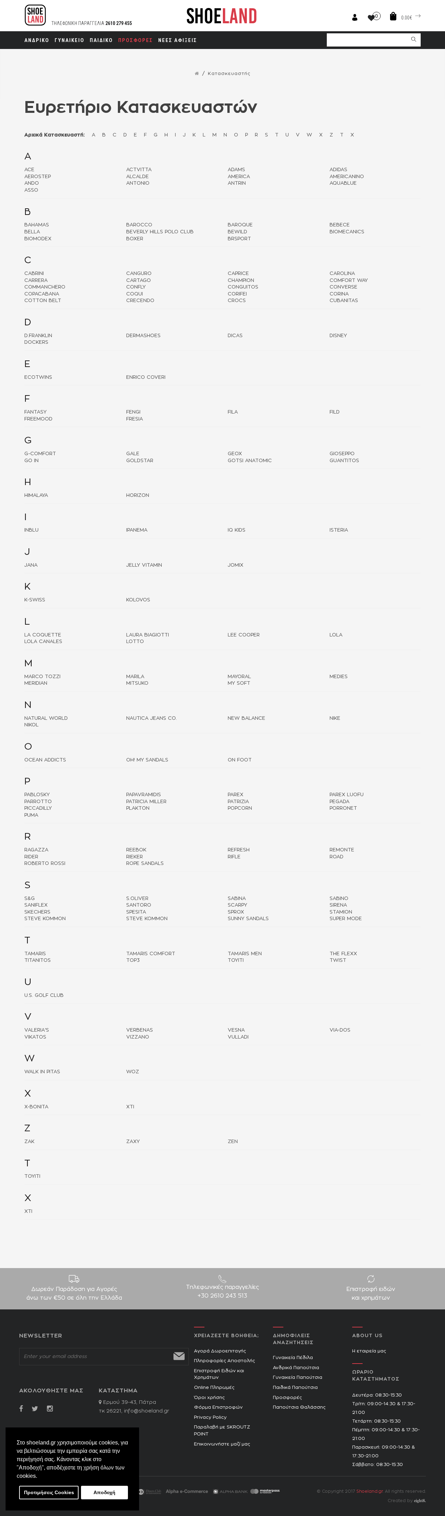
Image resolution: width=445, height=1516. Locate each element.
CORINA (339, 294)
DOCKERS (36, 342)
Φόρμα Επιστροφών (218, 1407)
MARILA (135, 676)
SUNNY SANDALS (248, 918)
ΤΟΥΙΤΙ (32, 1176)
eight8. (420, 1500)
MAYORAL (239, 676)
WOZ (132, 1071)
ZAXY (133, 1141)
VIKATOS (35, 1037)
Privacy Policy (210, 1417)
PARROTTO (38, 801)
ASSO (31, 190)
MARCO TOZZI (42, 676)
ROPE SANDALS (145, 863)
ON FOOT (240, 760)
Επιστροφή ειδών (370, 1293)
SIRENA (338, 905)
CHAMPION (241, 280)
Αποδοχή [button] (104, 1492)
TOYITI (236, 960)
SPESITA (136, 912)
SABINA (237, 898)
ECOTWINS (38, 377)
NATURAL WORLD (46, 718)
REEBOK (136, 850)
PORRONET (343, 808)
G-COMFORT (40, 453)
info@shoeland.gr (146, 1411)
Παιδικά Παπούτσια (295, 1387)
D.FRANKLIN (38, 335)
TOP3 (133, 960)
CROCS (237, 300)
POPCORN (240, 808)
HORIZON (137, 495)
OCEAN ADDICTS (45, 760)
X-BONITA (36, 1107)
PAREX (235, 794)
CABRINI (34, 273)
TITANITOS (37, 960)
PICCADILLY (38, 808)
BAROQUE (240, 225)
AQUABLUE (343, 183)
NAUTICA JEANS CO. (151, 718)
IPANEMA (136, 530)
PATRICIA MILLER (146, 801)
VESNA (236, 1030)
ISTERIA (339, 530)
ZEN (233, 1141)
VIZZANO (137, 1037)
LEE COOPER (244, 635)
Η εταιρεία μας (369, 1351)
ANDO (31, 183)
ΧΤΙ (28, 1211)
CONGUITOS (243, 287)
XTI (130, 1107)
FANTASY (35, 412)
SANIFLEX (36, 905)
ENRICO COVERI (145, 377)
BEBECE (340, 225)
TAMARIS (35, 953)
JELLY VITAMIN (144, 565)
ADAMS (236, 169)
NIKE (335, 718)
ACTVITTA (139, 169)
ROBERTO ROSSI (44, 863)
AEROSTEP (37, 176)
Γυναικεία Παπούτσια (297, 1377)
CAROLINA (342, 273)
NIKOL (31, 725)
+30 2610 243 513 (222, 1296)
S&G (29, 898)
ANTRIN (237, 183)
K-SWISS (34, 600)
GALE (132, 453)
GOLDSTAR (139, 460)
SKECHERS (37, 912)
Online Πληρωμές (214, 1387)
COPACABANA (41, 294)
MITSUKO (137, 683)
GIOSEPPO (342, 453)
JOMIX (235, 565)
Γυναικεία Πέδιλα (293, 1358)
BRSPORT (239, 238)
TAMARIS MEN (245, 953)
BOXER (134, 238)
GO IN (31, 460)
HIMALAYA (36, 495)
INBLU (31, 530)
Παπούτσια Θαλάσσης (299, 1407)
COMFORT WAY (349, 280)
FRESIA (134, 419)
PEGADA (339, 801)
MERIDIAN (35, 683)
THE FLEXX (343, 953)
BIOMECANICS (347, 232)
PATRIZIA (238, 801)
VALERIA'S (36, 1030)
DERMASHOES (143, 335)
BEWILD (237, 232)
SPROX (236, 912)
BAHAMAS (36, 225)
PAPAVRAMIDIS (143, 794)
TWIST (338, 960)
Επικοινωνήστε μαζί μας (222, 1444)
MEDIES (339, 676)
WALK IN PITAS (42, 1071)
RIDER (31, 857)
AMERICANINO (347, 176)
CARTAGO (138, 280)
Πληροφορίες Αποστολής (224, 1361)
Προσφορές (287, 1398)
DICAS (235, 335)
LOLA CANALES (43, 641)
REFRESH (239, 850)
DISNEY (338, 335)
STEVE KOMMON (45, 918)
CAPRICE (238, 273)
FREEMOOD (38, 419)
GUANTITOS (344, 460)
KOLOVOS (138, 600)
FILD (335, 412)
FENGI (133, 412)
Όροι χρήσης (209, 1398)
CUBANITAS (344, 300)
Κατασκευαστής (229, 74)
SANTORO (138, 905)
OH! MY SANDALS (147, 760)
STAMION (341, 912)
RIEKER (134, 857)
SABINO (339, 898)
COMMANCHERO (44, 287)
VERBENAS (139, 1030)
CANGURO (139, 273)
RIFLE (234, 857)
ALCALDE (137, 176)
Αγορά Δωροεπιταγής (220, 1351)
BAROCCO (139, 225)
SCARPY (237, 905)
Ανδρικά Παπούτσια (296, 1368)
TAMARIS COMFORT (150, 953)
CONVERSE (343, 287)
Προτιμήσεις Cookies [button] (49, 1492)
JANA (31, 565)
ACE (29, 169)
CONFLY (136, 287)
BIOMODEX (37, 238)
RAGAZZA (36, 850)
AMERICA (239, 176)
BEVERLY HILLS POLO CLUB (160, 232)
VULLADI (238, 1037)
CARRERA (36, 280)
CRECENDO (140, 300)
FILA (233, 412)
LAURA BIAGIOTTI (147, 635)
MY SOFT (239, 683)
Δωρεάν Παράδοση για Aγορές (74, 1293)
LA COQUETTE (42, 635)
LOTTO (135, 641)
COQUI (134, 294)
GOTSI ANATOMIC (250, 460)
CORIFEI (237, 294)
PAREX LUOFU (347, 794)
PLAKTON (137, 808)
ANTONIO (137, 183)
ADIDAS (338, 169)
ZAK (29, 1141)
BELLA (32, 232)
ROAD (336, 857)
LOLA (336, 635)
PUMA (31, 815)
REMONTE (342, 850)
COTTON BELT (42, 300)
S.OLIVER (137, 898)
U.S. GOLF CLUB (44, 995)
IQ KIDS (236, 530)
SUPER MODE (346, 918)
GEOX (235, 453)
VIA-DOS (340, 1030)
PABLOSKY (37, 794)
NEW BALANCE (246, 718)
